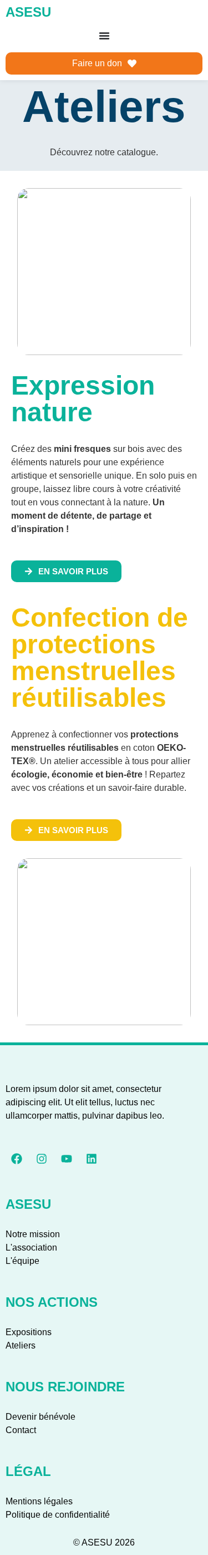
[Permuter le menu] (104, 35)
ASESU (28, 11)
